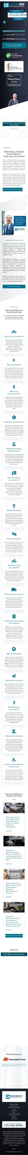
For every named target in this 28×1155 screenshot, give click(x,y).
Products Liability (14, 422)
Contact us (5, 281)
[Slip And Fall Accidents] (14, 473)
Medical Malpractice (14, 392)
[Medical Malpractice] (14, 387)
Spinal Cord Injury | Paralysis (14, 765)
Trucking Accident (14, 594)
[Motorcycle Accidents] (14, 561)
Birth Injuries (14, 510)
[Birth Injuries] (14, 506)
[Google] (20, 19)
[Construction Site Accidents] (14, 616)
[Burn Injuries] (14, 360)
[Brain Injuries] (14, 649)
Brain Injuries (14, 654)
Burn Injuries (14, 365)
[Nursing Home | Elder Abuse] (14, 444)
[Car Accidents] (14, 534)
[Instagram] (22, 19)
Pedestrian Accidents (14, 708)
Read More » (9, 830)
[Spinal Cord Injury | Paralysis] (14, 760)
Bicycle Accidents (14, 336)
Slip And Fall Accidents (14, 478)
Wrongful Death (14, 736)
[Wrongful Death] (14, 731)
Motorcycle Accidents (14, 566)
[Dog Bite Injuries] (14, 676)
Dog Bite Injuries (14, 680)
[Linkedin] (18, 19)
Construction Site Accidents (14, 622)
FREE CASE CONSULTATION (13, 1123)
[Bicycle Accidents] (14, 332)
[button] (4, 22)
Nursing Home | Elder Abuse (14, 449)
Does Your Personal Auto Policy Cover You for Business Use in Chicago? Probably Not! (14, 855)
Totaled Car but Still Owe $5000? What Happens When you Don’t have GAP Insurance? (13, 822)
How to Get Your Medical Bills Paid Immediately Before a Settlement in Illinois (14, 888)
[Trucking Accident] (14, 590)
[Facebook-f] (16, 19)
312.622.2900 (18, 15)
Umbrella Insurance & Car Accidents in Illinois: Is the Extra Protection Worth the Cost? (13, 921)
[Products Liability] (14, 417)
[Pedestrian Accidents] (14, 702)
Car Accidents (14, 538)
